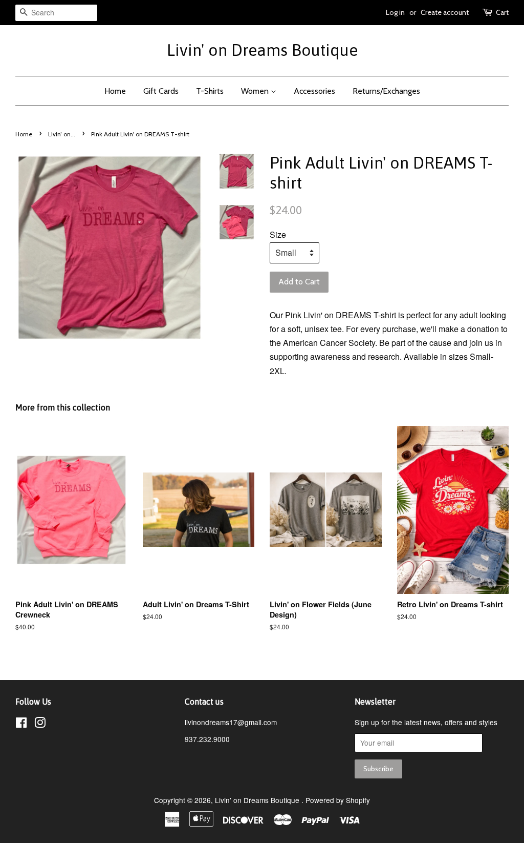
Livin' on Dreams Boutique (262, 49)
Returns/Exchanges (386, 91)
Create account (445, 12)
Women (256, 91)
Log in (395, 12)
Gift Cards (161, 91)
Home (115, 91)
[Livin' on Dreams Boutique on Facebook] (21, 724)
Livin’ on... (61, 134)
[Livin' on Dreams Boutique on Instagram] (40, 724)
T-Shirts (210, 91)
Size (278, 234)
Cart (502, 12)
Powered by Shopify (337, 800)
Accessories (314, 91)
